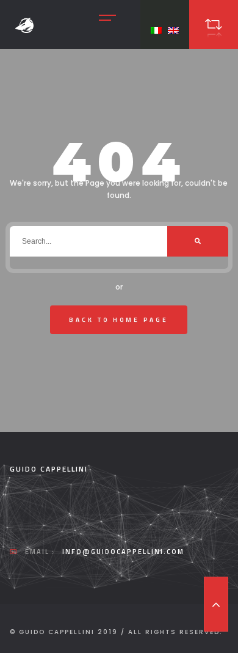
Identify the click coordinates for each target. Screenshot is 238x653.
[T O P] (216, 604)
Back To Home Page (118, 319)
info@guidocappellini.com (123, 551)
